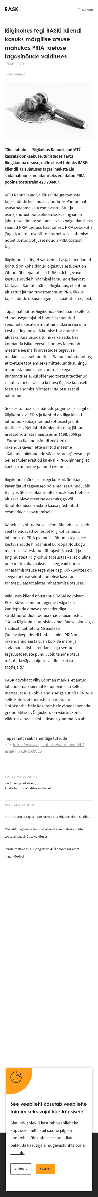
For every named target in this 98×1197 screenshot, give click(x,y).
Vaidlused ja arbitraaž (20, 783)
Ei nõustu (21, 1168)
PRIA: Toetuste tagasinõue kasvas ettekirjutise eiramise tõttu (47, 816)
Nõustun (45, 1168)
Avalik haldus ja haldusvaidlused (28, 788)
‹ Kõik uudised (15, 74)
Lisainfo (17, 1152)
